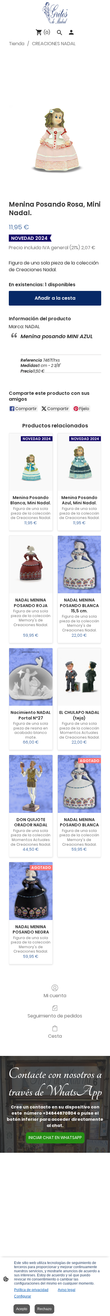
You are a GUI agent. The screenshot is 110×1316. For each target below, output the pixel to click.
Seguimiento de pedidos (55, 1015)
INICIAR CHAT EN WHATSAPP (55, 1137)
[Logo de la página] (55, 13)
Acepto (21, 1309)
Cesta (55, 1036)
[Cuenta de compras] (71, 32)
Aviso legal (66, 1290)
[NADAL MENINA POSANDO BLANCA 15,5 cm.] (79, 565)
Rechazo (44, 1309)
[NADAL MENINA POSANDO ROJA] (31, 565)
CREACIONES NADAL (53, 43)
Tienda (16, 43)
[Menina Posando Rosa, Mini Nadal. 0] (55, 122)
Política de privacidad (31, 1290)
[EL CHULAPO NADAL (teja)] (79, 677)
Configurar (22, 1296)
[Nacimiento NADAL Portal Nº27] (31, 677)
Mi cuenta (55, 995)
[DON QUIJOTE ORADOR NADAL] (31, 784)
